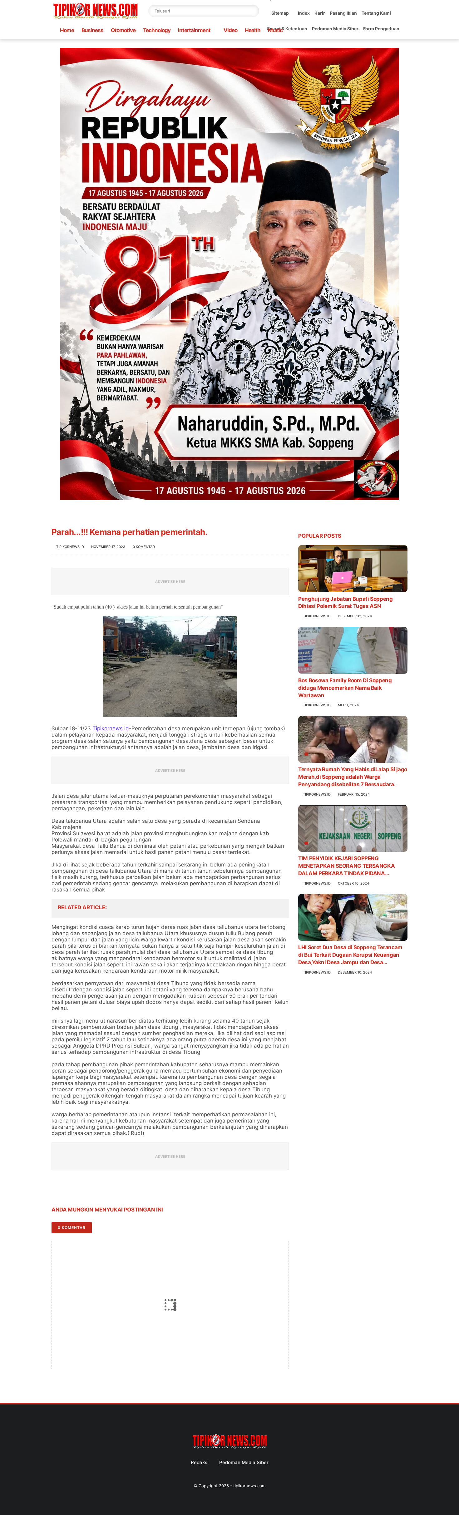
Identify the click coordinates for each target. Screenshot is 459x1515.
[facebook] (57, 1190)
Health (252, 30)
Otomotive (123, 30)
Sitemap (280, 13)
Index (304, 13)
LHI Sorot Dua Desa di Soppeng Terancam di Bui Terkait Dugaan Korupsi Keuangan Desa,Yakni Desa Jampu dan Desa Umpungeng (350, 955)
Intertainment (194, 30)
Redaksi (200, 1462)
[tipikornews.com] (95, 20)
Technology (156, 30)
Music (275, 30)
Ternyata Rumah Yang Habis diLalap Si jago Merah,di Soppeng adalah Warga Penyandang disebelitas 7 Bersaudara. (352, 776)
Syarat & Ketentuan (287, 28)
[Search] (252, 11)
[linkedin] (106, 1190)
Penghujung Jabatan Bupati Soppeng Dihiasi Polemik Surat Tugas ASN (345, 602)
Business (92, 30)
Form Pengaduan (381, 28)
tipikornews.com (249, 1485)
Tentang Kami (376, 13)
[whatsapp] (81, 1190)
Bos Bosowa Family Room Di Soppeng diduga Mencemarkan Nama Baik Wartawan (345, 687)
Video (230, 30)
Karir (319, 13)
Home (67, 30)
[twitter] (69, 1190)
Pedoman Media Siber (335, 28)
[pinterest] (94, 1190)
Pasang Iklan (343, 13)
